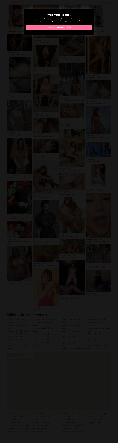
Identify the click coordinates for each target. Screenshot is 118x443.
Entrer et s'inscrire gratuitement (59, 27)
